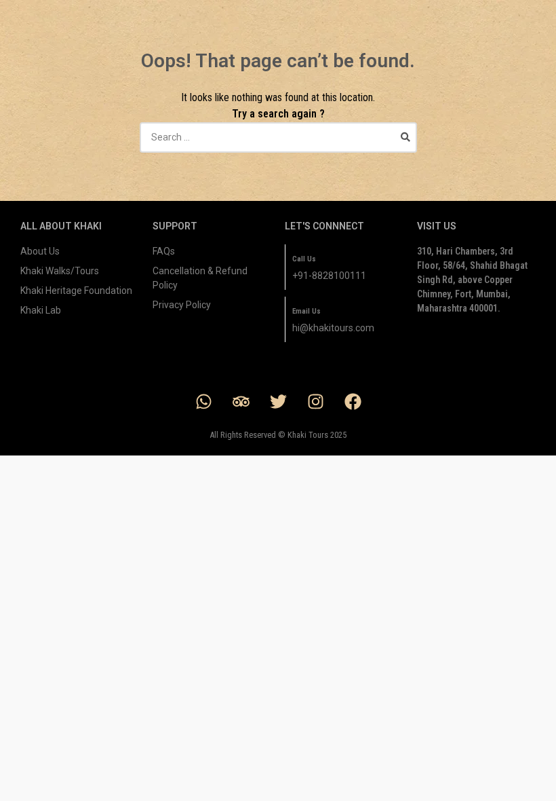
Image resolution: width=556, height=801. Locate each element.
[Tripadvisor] (241, 402)
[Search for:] (278, 137)
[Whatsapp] (203, 402)
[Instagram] (315, 402)
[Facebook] (353, 402)
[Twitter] (278, 402)
